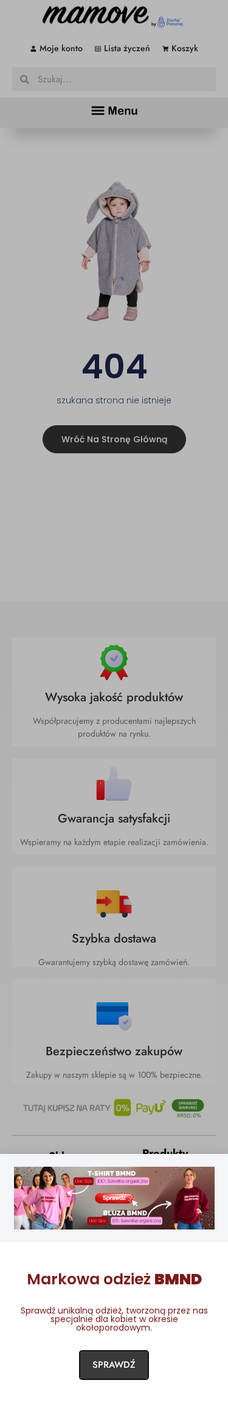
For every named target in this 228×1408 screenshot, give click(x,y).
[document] (114, 704)
